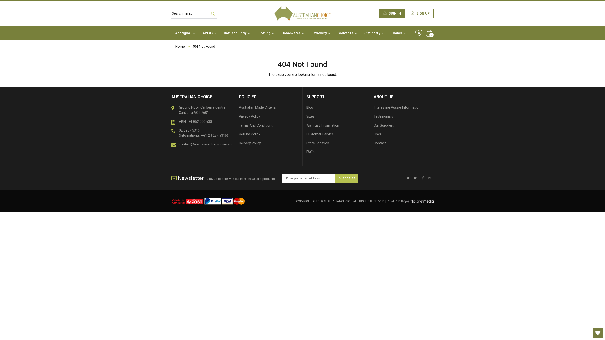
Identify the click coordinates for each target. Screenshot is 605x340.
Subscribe (347, 178)
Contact (380, 143)
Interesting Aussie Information (397, 108)
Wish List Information (322, 125)
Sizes (310, 117)
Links (377, 134)
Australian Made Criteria (257, 108)
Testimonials (383, 117)
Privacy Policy (249, 117)
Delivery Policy (250, 143)
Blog (309, 108)
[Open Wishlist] (598, 333)
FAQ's (310, 152)
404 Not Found (203, 47)
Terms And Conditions (256, 125)
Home (180, 47)
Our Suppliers (384, 125)
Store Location (317, 143)
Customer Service (320, 134)
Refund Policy (249, 134)
